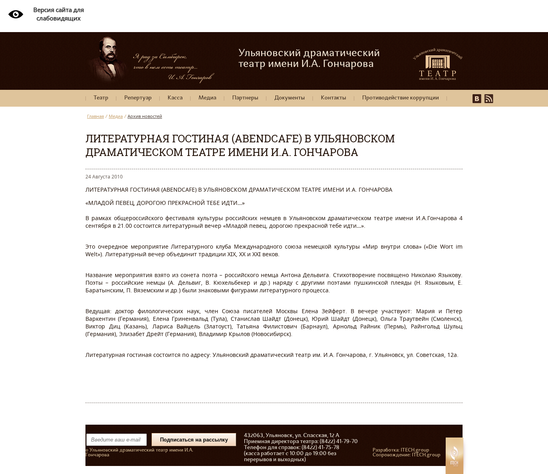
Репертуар (138, 98)
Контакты (333, 98)
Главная (95, 116)
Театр (100, 98)
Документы (289, 98)
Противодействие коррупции (400, 98)
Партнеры (245, 98)
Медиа (207, 98)
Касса (175, 98)
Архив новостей (145, 116)
